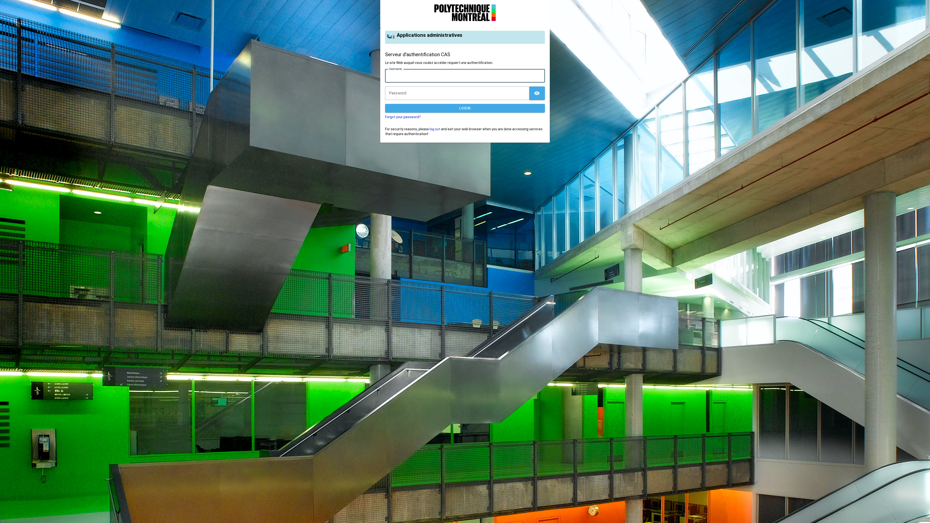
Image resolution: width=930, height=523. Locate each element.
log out (435, 129)
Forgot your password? (403, 117)
